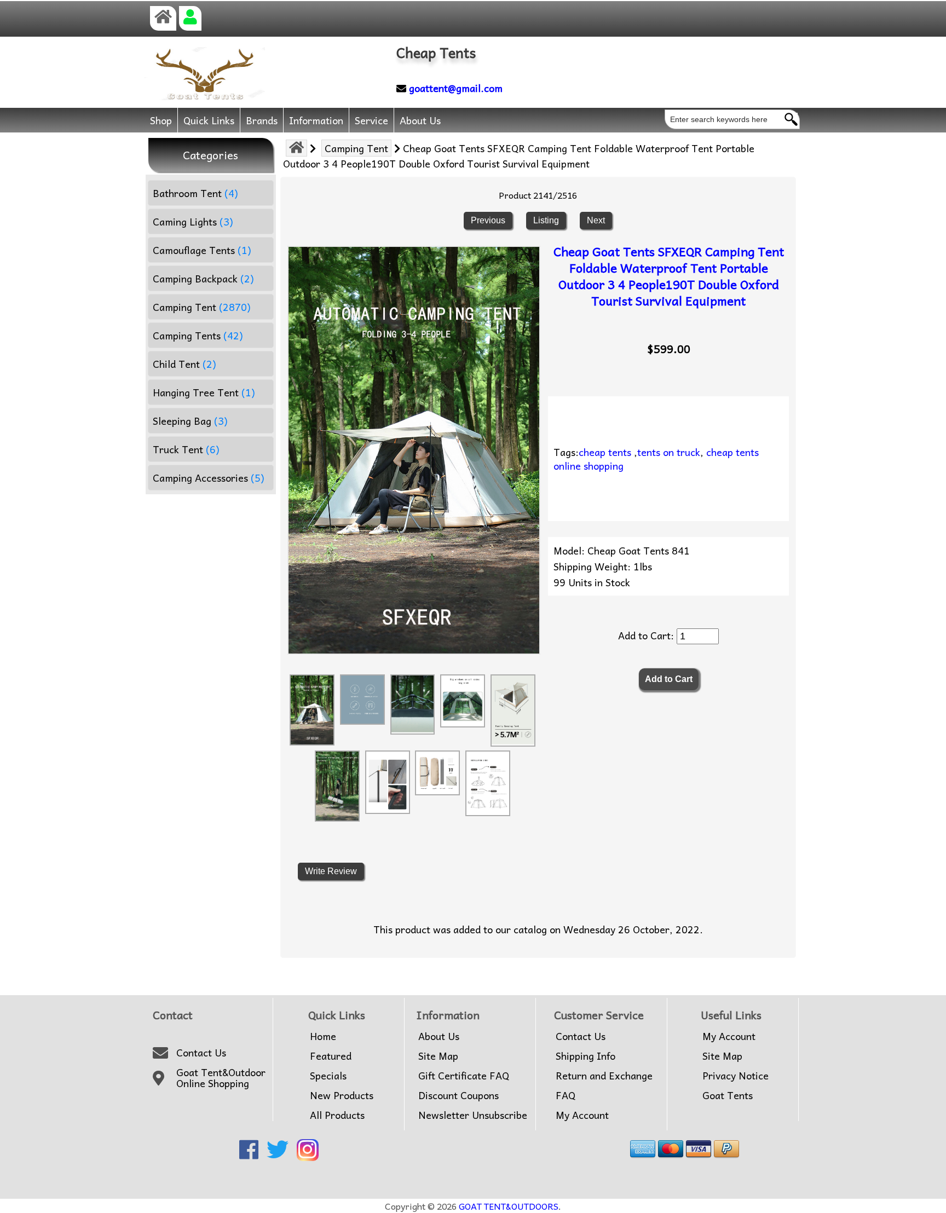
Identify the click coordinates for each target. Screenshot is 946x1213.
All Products (337, 1115)
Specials (328, 1075)
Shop (161, 120)
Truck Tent (186, 449)
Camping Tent (356, 148)
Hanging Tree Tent (204, 392)
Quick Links (208, 120)
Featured (330, 1056)
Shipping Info (585, 1056)
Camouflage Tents (202, 250)
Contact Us (201, 1053)
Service (371, 120)
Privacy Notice (735, 1075)
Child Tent (184, 364)
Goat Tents (727, 1095)
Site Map (438, 1056)
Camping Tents (198, 335)
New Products (341, 1095)
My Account (582, 1115)
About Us (420, 120)
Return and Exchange (604, 1075)
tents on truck (668, 452)
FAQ (565, 1095)
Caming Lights (193, 221)
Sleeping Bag (190, 421)
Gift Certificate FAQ (463, 1075)
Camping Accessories (208, 478)
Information (316, 120)
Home (323, 1036)
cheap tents (605, 452)
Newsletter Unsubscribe (472, 1115)
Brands (262, 120)
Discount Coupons (458, 1095)
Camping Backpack (203, 278)
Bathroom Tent (195, 193)
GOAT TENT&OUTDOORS (508, 1206)
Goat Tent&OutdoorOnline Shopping (221, 1078)
